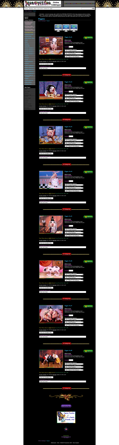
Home (25, 89)
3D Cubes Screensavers (27, 108)
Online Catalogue (28, 10)
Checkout (26, 15)
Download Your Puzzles (27, 95)
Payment (26, 93)
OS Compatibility (28, 105)
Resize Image (27, 98)
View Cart (26, 13)
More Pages (27, 91)
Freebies (26, 100)
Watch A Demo (27, 104)
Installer (26, 102)
